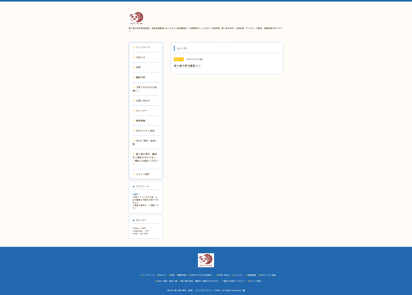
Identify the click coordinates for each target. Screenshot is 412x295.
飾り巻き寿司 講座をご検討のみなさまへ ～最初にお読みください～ (145, 159)
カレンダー (142, 110)
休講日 (135, 194)
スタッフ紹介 (143, 174)
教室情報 (140, 120)
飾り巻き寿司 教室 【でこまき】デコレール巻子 (197, 290)
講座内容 (140, 77)
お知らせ (140, 57)
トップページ (143, 47)
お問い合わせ (143, 100)
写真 (138, 67)
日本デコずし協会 (145, 130)
